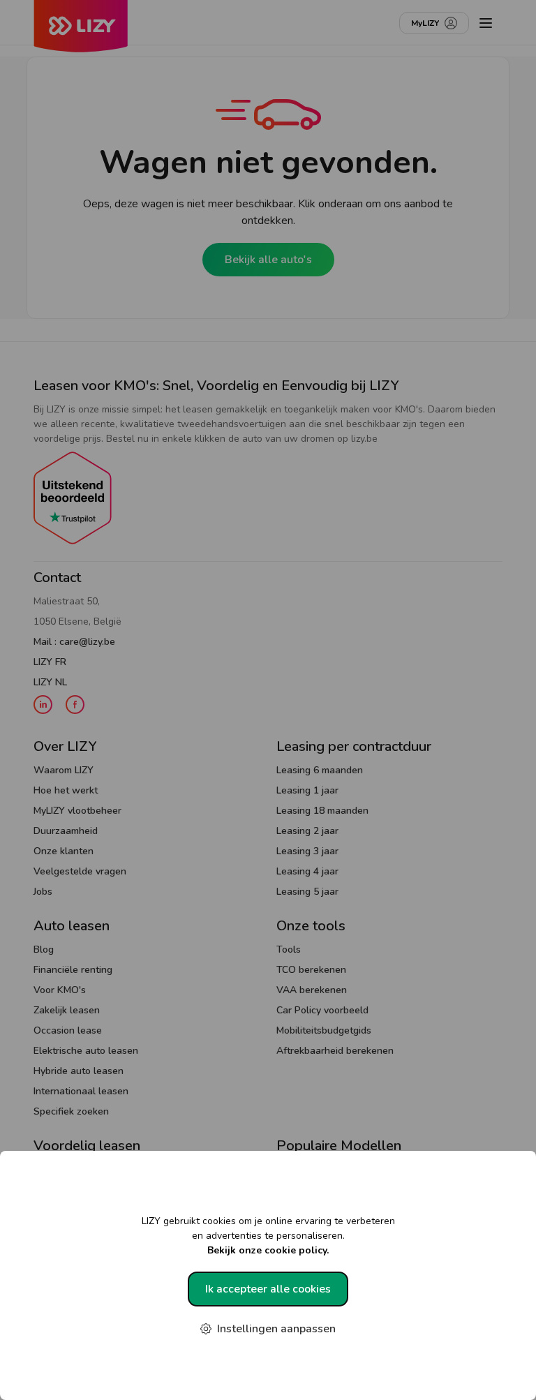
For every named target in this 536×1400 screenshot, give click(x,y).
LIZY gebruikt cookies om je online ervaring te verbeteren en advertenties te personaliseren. (268, 1235)
